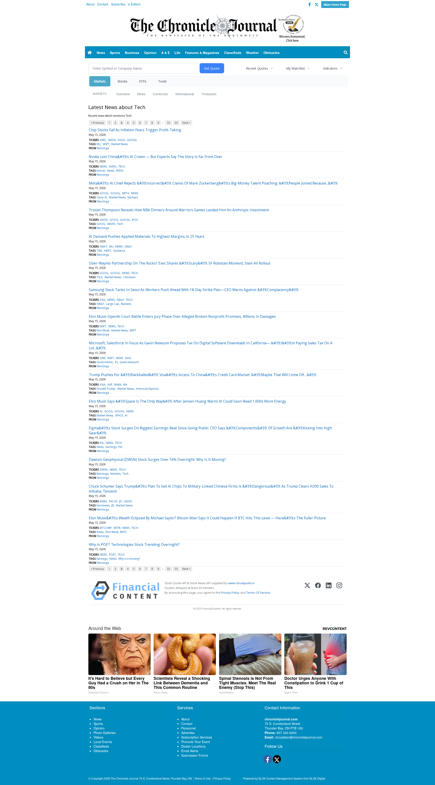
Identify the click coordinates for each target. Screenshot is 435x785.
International (184, 94)
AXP (109, 384)
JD (120, 501)
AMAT (103, 246)
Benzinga (103, 148)
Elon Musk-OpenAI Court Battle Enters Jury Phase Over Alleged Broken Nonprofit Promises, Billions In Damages (182, 316)
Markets (100, 81)
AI (101, 411)
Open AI (102, 197)
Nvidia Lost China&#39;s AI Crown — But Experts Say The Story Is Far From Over (155, 156)
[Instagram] (339, 590)
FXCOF (113, 501)
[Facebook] (318, 590)
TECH (121, 166)
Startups (132, 197)
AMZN (112, 140)
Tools (162, 81)
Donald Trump (106, 389)
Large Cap (112, 304)
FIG (102, 443)
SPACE (119, 415)
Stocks (122, 81)
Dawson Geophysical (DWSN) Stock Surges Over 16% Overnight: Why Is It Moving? (157, 459)
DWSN (104, 469)
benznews (103, 505)
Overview (123, 94)
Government (105, 362)
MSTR (117, 528)
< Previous (97, 123)
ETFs (142, 81)
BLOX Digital (317, 778)
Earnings (111, 447)
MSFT (106, 144)
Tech (120, 224)
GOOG (104, 193)
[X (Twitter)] (307, 590)
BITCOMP (106, 528)
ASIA (102, 300)
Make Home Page (335, 4)
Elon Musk (103, 330)
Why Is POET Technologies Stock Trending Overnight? (134, 544)
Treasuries (209, 94)
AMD (103, 140)
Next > (186, 123)
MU (99, 144)
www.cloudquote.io (241, 583)
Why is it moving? (129, 559)
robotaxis (129, 277)
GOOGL (132, 140)
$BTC (123, 532)
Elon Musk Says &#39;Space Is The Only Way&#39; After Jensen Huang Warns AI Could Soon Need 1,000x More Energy (187, 401)
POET (112, 555)
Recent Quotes (257, 68)
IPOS (135, 220)
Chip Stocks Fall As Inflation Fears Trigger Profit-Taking (135, 129)
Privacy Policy (230, 593)
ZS (116, 362)
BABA (117, 384)
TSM (99, 251)
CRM (102, 358)
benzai (101, 171)
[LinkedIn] (328, 590)
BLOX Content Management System (281, 778)
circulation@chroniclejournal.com (298, 737)
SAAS (128, 358)
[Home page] (217, 27)
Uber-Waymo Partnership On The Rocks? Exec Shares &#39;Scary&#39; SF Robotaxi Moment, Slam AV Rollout (179, 263)
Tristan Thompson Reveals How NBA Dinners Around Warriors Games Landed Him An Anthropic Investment (179, 209)
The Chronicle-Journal (124, 778)
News (141, 94)
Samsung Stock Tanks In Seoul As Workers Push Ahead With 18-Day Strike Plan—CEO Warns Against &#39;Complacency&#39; (194, 289)
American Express (147, 389)
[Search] (345, 52)
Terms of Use (203, 778)
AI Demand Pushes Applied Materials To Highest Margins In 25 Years (146, 236)
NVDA (112, 166)
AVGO (121, 140)
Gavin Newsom (129, 362)
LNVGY (128, 501)
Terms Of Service (258, 593)
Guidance (119, 251)
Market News (119, 144)
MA (125, 384)
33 (176, 123)
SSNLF (128, 246)
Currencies (160, 94)
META (125, 193)
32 (168, 123)
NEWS (103, 166)
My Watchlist (295, 68)
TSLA (100, 277)
